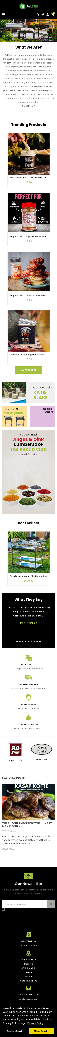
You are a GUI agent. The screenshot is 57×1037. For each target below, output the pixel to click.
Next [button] (53, 778)
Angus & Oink (15, 760)
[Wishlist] (42, 14)
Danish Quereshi (28, 627)
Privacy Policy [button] (35, 1023)
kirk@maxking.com (28, 999)
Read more (8, 848)
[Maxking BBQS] (28, 30)
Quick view (11, 147)
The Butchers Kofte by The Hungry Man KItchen (27, 825)
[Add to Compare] (11, 141)
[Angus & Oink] (15, 749)
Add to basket (11, 153)
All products (29, 369)
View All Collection (28, 454)
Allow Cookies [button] (41, 1031)
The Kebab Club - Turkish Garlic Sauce (30, 177)
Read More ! (28, 106)
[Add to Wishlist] (11, 135)
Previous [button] (48, 778)
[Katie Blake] (42, 749)
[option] (28, 820)
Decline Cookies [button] (15, 1031)
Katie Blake (41, 759)
